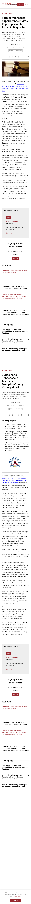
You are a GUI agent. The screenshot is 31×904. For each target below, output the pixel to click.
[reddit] (18, 57)
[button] (3, 4)
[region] (15, 897)
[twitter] (15, 57)
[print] (28, 57)
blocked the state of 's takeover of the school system (14, 480)
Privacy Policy (18, 896)
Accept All (15, 900)
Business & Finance (7, 13)
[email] (21, 57)
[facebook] (9, 57)
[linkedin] (12, 57)
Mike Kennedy (15, 44)
